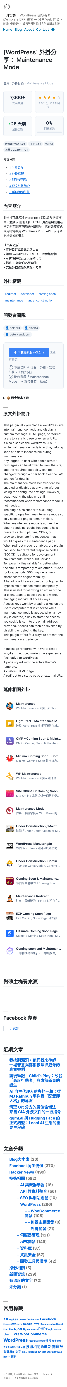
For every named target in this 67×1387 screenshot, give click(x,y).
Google (27, 1323)
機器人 (24, 1352)
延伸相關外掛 (19, 192)
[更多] (53, 29)
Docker (30, 1319)
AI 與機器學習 (32, 1184)
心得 (23, 1347)
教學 (44, 1347)
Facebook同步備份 (26, 1165)
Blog (18, 29)
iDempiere (45, 1324)
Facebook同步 (9, 1324)
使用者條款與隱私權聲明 (26, 1378)
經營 (44, 1352)
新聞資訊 (17, 1274)
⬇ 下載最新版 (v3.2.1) (29, 352)
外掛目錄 (18, 83)
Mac (11, 1329)
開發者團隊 (18, 180)
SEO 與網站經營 (34, 1197)
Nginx (26, 1329)
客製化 (13, 1347)
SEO (55, 1329)
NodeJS (34, 1329)
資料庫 (26, 1248)
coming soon (47, 294)
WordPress (30, 1204)
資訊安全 (28, 1254)
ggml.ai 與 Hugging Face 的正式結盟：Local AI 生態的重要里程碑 (34, 1123)
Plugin (49, 1329)
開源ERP (6, 1357)
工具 (18, 1347)
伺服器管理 (30, 1235)
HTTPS (36, 1324)
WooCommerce (33, 1334)
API (5, 1319)
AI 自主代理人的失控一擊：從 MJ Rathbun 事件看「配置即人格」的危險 (35, 1096)
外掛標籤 (16, 174)
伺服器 (42, 1341)
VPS (16, 1334)
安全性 (6, 1347)
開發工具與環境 (33, 1261)
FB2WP (19, 1324)
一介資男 (9, 15)
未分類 (15, 1287)
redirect (10, 294)
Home (7, 29)
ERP (37, 1319)
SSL (59, 1329)
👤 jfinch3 (31, 328)
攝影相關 (17, 1267)
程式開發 (28, 1241)
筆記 (39, 1352)
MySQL (18, 1329)
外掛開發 (38, 1228)
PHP (42, 1329)
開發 (13, 1356)
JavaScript (57, 1324)
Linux (6, 1329)
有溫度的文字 (21, 1280)
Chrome (22, 1320)
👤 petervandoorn (17, 334)
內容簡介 (16, 167)
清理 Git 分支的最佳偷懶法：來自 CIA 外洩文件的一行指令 (35, 1109)
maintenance (14, 300)
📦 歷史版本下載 (18, 398)
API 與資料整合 (33, 1191)
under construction (40, 300)
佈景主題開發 (42, 1222)
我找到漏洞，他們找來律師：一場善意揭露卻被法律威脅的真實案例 (34, 1065)
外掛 (48, 1341)
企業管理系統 (33, 1341)
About (29, 29)
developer (27, 294)
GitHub (6, 1378)
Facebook (48, 1319)
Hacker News (21, 1172)
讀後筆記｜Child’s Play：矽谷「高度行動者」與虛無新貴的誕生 (35, 1080)
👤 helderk (12, 328)
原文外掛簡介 (19, 186)
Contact (42, 29)
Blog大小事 (19, 1159)
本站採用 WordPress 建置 (26, 1374)
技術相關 (17, 1178)
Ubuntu (8, 1334)
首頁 (6, 83)
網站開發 (52, 1352)
